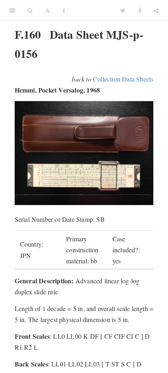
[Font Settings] (47, 10)
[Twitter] (123, 10)
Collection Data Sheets (123, 79)
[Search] (30, 10)
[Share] (156, 10)
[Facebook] (140, 10)
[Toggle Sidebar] (12, 10)
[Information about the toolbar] (64, 10)
